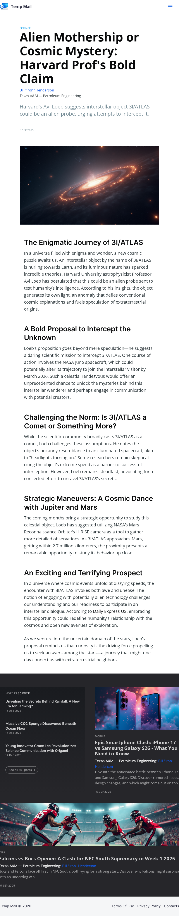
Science (25, 28)
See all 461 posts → (22, 770)
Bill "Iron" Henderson (37, 90)
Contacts (171, 906)
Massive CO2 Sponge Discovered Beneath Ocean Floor (40, 725)
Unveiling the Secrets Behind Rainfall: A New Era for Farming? (42, 703)
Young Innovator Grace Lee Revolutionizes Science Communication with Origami (40, 748)
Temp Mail (8, 906)
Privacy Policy (149, 906)
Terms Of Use (123, 906)
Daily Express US (110, 611)
